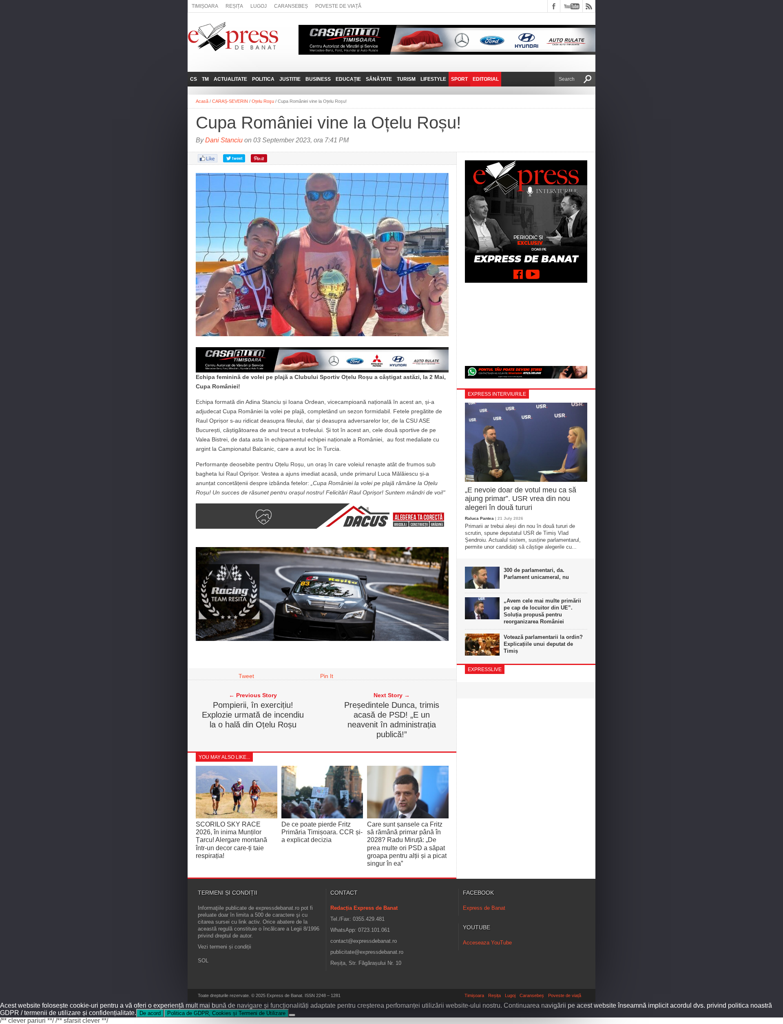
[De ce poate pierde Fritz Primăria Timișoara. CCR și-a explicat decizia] (322, 816)
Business (318, 79)
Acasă (202, 101)
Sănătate (379, 79)
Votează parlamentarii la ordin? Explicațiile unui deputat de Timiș (543, 644)
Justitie (290, 79)
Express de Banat (484, 908)
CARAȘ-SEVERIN (230, 101)
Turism (406, 79)
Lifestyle (433, 79)
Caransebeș (291, 6)
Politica (263, 79)
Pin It (326, 676)
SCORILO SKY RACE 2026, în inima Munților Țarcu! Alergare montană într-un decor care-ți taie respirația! (231, 840)
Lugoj (258, 6)
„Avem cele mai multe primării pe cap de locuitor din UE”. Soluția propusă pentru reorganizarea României (542, 611)
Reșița (234, 6)
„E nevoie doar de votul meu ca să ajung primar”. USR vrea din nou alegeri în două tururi (520, 499)
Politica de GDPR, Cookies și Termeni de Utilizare (226, 1013)
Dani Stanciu (224, 140)
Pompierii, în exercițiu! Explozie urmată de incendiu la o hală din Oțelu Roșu (253, 714)
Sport (459, 79)
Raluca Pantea (479, 518)
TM (205, 79)
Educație (348, 79)
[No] (292, 1015)
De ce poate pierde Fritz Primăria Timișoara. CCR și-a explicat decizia (322, 832)
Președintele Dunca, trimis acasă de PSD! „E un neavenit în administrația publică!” (391, 719)
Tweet (246, 676)
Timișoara (205, 6)
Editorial (486, 79)
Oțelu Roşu (263, 101)
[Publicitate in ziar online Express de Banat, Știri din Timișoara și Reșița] (322, 359)
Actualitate (230, 79)
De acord (150, 1013)
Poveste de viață (338, 6)
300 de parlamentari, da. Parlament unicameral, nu (536, 573)
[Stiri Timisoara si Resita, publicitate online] (322, 526)
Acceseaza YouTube (487, 943)
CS (193, 79)
